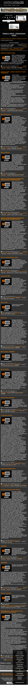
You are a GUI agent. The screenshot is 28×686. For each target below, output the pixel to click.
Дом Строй (4, 302)
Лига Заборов (5, 152)
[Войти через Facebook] (7, 17)
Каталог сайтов (11, 38)
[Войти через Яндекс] (10, 17)
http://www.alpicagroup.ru (6, 557)
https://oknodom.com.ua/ (6, 588)
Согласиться (19, 682)
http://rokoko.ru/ (17, 363)
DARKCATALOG (14, 2)
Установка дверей (6, 415)
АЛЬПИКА (4, 546)
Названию (16, 48)
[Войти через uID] (3, 17)
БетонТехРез (5, 369)
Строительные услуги (21, 67)
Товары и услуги (21, 38)
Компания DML (5, 276)
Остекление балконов (7, 397)
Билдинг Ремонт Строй (8, 53)
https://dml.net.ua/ (19, 296)
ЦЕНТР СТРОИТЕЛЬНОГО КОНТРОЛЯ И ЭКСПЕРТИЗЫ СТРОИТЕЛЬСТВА (12, 179)
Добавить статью (14, 29)
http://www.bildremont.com (6, 67)
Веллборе (4, 317)
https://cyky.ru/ (17, 540)
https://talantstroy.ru (5, 109)
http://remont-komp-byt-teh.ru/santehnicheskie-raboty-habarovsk (13, 605)
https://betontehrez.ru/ (5, 392)
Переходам (19, 49)
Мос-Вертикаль (6, 114)
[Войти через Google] (12, 17)
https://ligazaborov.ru (5, 174)
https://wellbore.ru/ (19, 346)
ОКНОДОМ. (4, 562)
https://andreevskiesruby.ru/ (6, 271)
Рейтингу (22, 48)
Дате (11, 48)
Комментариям (4, 49)
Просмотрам (12, 49)
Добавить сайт (21, 21)
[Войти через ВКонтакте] (5, 17)
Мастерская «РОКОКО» (8, 351)
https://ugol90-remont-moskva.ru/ (7, 484)
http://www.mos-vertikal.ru (6, 147)
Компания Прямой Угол (8, 468)
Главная (3, 38)
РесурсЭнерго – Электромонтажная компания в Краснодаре (12, 611)
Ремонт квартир (6, 593)
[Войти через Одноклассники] (14, 17)
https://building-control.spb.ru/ (7, 213)
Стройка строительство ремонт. (11, 489)
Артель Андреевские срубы (9, 257)
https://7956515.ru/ (19, 462)
